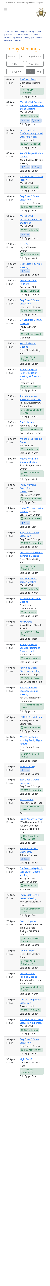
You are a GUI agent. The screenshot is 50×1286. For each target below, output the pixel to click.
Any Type (14, 71)
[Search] (21, 56)
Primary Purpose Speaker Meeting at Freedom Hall (30, 648)
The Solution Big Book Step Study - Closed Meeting (31, 872)
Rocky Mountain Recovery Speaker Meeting (29, 691)
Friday (14, 63)
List (30, 71)
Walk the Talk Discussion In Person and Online (31, 219)
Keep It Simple (27, 950)
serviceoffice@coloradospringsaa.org (31, 3)
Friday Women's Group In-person (28, 488)
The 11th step (27, 422)
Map (39, 71)
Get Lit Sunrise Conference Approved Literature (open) (31, 133)
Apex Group (26, 621)
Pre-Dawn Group (28, 79)
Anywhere (33, 56)
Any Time (34, 63)
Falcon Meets (26, 799)
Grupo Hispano (28, 921)
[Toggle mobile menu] (5, 9)
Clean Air (24, 244)
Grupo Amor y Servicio (31, 818)
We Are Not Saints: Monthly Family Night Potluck (31, 740)
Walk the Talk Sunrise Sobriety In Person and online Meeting (32, 105)
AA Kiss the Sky (27, 766)
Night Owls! (26, 1059)
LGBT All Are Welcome (31, 717)
